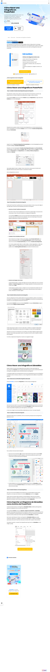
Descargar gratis (8, 28)
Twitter (9, 42)
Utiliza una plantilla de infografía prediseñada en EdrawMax (15, 82)
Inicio (9, 37)
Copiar (21, 42)
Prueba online (19, 28)
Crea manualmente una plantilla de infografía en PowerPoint (34, 82)
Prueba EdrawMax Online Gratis (25, 549)
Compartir (16, 42)
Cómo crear (13, 37)
